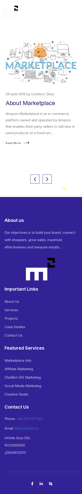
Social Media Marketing (23, 386)
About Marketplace (30, 103)
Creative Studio (16, 394)
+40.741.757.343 (29, 419)
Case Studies (15, 327)
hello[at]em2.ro (26, 428)
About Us (12, 301)
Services (11, 310)
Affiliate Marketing (19, 369)
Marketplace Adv (18, 360)
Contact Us (13, 335)
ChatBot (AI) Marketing (23, 377)
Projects (11, 318)
